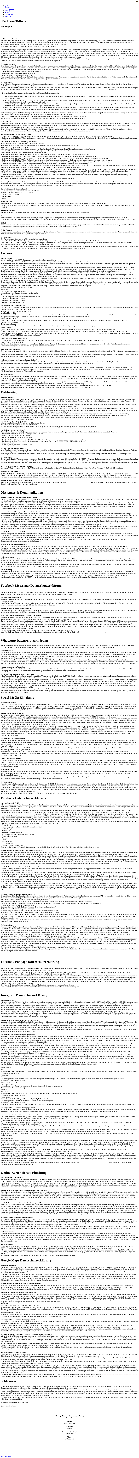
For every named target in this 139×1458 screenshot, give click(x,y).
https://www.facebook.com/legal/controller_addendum (18, 814)
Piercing (7, 11)
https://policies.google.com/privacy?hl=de (115, 1376)
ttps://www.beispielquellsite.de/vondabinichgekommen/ (64, 439)
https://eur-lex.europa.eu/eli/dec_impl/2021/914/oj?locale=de (53, 628)
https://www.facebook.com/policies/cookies (15, 891)
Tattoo (7, 7)
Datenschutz (9, 14)
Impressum (8, 16)
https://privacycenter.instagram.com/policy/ (93, 1162)
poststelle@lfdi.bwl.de (19, 196)
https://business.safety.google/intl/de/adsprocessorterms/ (119, 1374)
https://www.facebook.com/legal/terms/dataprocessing (92, 630)
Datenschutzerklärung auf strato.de (79, 482)
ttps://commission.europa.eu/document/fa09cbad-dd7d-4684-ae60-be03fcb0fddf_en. (77, 1363)
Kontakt (7, 12)
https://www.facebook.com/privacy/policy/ (51, 951)
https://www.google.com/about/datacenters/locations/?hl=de (63, 1323)
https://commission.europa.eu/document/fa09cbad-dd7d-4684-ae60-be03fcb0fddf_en (99, 619)
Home (7, 5)
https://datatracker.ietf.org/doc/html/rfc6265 (85, 333)
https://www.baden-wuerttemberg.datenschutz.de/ (22, 198)
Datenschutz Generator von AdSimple (28, 1406)
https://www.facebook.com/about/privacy (92, 632)
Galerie (11, 9)
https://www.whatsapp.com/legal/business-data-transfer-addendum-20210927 (103, 689)
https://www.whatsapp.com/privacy (42, 692)
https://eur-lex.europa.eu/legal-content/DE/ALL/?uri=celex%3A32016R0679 (84, 89)
